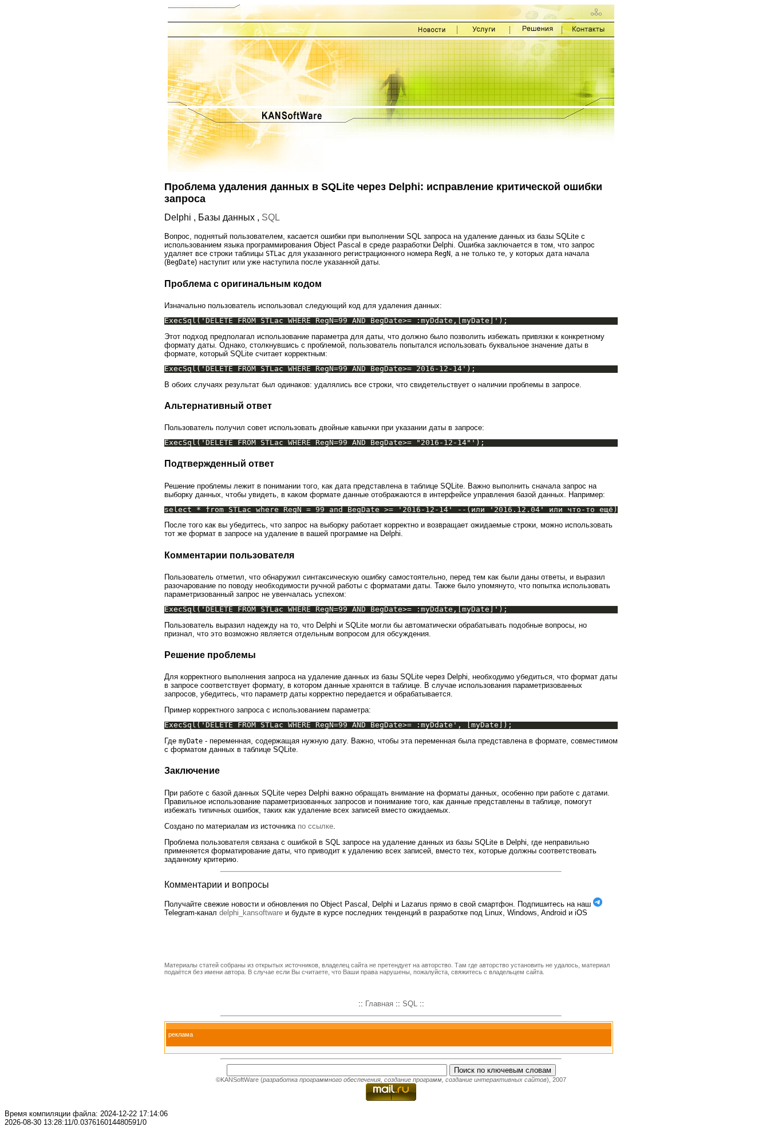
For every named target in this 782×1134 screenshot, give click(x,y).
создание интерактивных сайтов (496, 1079)
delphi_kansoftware (251, 912)
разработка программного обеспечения (322, 1079)
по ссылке (315, 826)
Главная (379, 1003)
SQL (271, 217)
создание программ (413, 1079)
